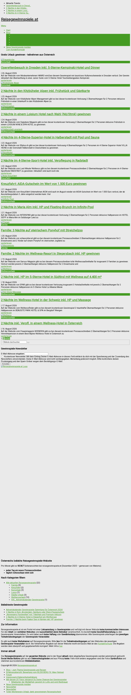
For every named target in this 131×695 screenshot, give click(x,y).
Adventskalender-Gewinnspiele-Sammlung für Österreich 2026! (34, 609)
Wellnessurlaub (18, 597)
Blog (8, 32)
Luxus (14, 592)
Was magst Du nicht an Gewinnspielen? (28, 40)
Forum (9, 675)
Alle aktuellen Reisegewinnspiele (21, 583)
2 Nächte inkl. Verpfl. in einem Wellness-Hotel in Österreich (41, 323)
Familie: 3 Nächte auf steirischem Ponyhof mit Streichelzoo (42, 230)
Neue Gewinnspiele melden (18, 48)
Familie (14, 585)
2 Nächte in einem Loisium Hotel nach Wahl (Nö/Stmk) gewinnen (46, 114)
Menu (3, 26)
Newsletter (11, 687)
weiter (7, 338)
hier (60, 646)
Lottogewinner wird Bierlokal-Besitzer (28, 37)
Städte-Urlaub (17, 595)
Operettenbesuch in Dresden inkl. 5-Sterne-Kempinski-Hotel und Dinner (50, 67)
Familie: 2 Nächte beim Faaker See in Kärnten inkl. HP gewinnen (34, 619)
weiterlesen (6, 80)
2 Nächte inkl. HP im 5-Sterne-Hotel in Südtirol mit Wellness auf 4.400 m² (51, 277)
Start (8, 30)
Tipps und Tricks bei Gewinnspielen (27, 35)
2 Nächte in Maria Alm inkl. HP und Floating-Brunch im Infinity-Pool (47, 207)
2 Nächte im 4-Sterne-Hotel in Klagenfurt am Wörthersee (31, 617)
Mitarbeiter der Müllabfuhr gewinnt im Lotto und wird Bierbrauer (39, 682)
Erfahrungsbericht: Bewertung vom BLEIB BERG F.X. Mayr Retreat (40, 42)
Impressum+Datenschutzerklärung (21, 677)
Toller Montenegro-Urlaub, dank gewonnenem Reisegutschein (33, 692)
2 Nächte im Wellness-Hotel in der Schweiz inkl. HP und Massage (46, 300)
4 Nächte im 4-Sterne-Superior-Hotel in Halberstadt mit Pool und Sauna (50, 137)
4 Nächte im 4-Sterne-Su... (17, 13)
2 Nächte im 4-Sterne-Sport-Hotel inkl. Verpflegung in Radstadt (44, 160)
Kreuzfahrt (16, 587)
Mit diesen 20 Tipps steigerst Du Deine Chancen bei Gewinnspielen (36, 679)
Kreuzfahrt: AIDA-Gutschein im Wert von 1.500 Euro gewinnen (44, 184)
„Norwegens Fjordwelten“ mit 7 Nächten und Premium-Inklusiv (33, 614)
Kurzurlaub (16, 590)
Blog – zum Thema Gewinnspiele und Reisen (26, 670)
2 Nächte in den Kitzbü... (16, 8)
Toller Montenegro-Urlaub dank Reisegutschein (32, 45)
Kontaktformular (105, 643)
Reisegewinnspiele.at (19, 19)
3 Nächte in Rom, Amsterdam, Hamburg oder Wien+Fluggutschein (35, 612)
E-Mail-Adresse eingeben (12, 353)
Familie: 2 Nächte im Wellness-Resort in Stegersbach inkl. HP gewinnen (50, 253)
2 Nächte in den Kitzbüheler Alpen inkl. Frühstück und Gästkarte (45, 91)
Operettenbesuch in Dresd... (18, 5)
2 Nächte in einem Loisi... (17, 10)
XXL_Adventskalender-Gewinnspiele (27, 600)
